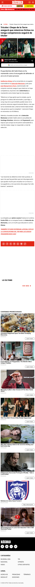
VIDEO (3, 564)
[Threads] (14, 243)
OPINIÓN (21, 562)
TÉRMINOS (27, 574)
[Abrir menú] (2, 2)
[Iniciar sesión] (33, 2)
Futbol (6, 24)
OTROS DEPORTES (24, 564)
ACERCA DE (4, 574)
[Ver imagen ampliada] (17, 48)
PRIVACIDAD (16, 574)
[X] (10, 243)
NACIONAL (4, 562)
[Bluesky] (21, 243)
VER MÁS (25, 286)
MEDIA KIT (4, 577)
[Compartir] (32, 61)
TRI (19, 559)
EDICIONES (15, 577)
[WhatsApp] (3, 243)
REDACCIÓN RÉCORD (10, 59)
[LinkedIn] (17, 243)
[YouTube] (15, 546)
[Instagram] (6, 546)
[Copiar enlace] (25, 243)
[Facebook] (7, 243)
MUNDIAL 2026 (5, 559)
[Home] (1, 24)
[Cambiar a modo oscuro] (29, 2)
